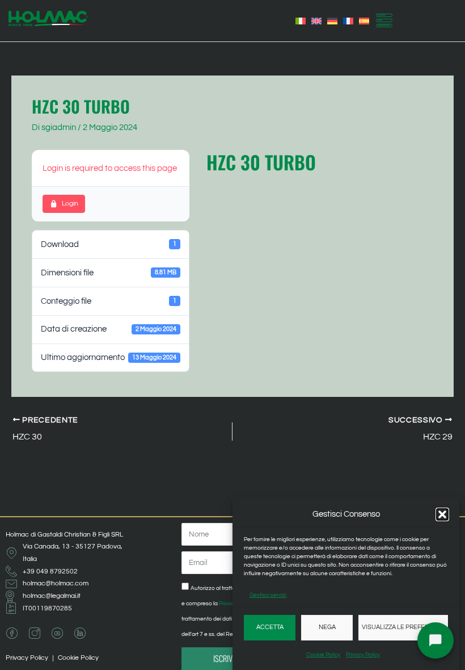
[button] (442, 514)
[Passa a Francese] (348, 21)
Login (70, 203)
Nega (327, 627)
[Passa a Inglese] (316, 21)
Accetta (270, 627)
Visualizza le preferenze (403, 627)
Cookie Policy (323, 655)
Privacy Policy (363, 655)
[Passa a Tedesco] (332, 21)
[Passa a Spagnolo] (364, 21)
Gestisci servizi (268, 595)
